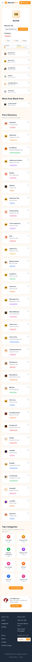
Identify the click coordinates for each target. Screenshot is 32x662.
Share (16, 40)
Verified (3, 627)
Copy (28, 639)
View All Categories (16, 588)
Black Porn (7, 36)
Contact (3, 642)
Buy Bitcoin (26, 2)
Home (3, 620)
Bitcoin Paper (7, 645)
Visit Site (22, 29)
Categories (4, 623)
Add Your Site (21, 620)
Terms (21, 657)
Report (25, 40)
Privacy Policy (13, 657)
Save (8, 40)
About (3, 639)
